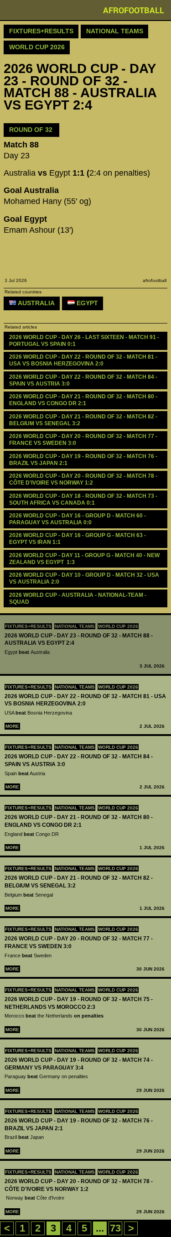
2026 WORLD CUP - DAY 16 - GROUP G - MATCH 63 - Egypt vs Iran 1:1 (78, 538)
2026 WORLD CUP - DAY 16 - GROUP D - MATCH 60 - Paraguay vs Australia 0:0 (78, 519)
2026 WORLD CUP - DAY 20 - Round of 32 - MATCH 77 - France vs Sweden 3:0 (84, 439)
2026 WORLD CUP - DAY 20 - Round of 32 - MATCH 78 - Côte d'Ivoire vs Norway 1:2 (84, 479)
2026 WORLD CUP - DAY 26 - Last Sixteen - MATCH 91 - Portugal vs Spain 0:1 (85, 340)
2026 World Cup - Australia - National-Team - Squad (78, 598)
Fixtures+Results (28, 626)
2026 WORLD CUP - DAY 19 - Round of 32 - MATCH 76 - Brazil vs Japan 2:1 (84, 460)
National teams (75, 626)
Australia (35, 303)
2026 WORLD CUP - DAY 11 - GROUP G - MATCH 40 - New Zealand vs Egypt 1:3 (85, 559)
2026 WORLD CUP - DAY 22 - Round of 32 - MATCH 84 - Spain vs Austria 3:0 (84, 380)
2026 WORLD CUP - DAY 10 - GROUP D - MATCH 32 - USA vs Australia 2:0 (85, 578)
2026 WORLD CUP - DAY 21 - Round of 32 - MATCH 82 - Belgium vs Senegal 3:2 (84, 420)
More (12, 726)
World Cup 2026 (118, 626)
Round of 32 (31, 129)
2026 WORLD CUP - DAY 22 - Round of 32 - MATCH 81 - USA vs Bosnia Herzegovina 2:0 (84, 360)
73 (115, 1228)
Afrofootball (133, 10)
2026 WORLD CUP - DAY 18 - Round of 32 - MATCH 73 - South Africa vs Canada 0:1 (84, 499)
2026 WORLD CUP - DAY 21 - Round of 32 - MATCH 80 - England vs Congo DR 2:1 (84, 400)
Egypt (86, 303)
